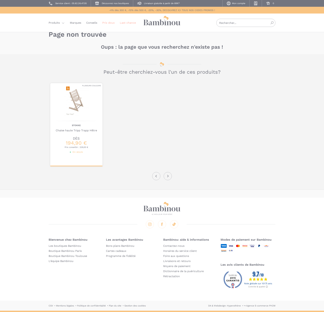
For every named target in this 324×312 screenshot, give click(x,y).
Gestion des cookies (135, 305)
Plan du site (115, 305)
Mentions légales (65, 305)
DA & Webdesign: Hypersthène (224, 305)
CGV (51, 305)
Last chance (128, 22)
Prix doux (108, 22)
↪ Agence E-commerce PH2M (259, 305)
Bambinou (162, 22)
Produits (54, 22)
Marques (75, 22)
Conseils (91, 22)
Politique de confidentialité (91, 305)
